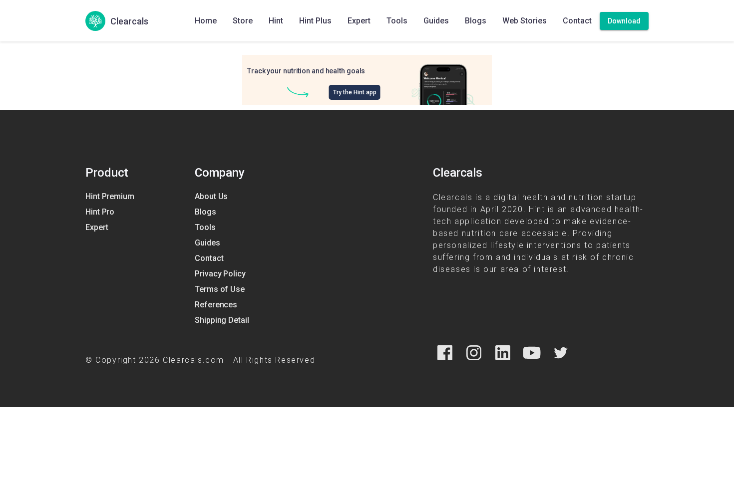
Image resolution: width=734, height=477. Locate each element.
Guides (436, 20)
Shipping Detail (222, 320)
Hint (276, 20)
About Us (211, 196)
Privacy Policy (220, 273)
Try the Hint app (354, 92)
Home (206, 20)
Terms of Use (220, 289)
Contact (577, 20)
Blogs (475, 20)
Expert (359, 20)
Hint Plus (315, 20)
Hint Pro (99, 212)
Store (243, 20)
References (216, 304)
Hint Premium (109, 196)
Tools (396, 20)
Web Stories (524, 20)
